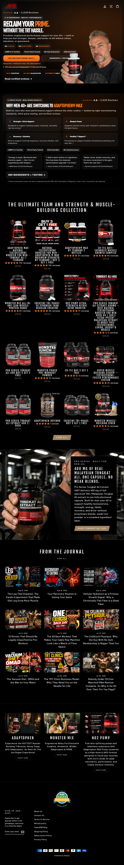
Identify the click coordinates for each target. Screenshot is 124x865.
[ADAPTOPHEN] (23, 723)
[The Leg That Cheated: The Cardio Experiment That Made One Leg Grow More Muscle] (23, 577)
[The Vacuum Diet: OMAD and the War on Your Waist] (23, 662)
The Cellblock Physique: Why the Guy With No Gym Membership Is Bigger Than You (101, 640)
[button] (12, 262)
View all (62, 437)
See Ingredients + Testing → (27, 175)
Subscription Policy (43, 835)
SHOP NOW (23, 758)
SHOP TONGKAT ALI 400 (92, 528)
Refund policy (40, 823)
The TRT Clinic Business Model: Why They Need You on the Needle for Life (62, 682)
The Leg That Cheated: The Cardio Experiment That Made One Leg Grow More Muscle (23, 597)
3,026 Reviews (30, 12)
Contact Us (39, 815)
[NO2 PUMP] (101, 723)
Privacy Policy (40, 839)
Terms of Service (42, 819)
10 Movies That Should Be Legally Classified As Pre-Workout (23, 640)
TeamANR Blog (40, 827)
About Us (38, 811)
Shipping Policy (41, 831)
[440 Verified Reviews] (62, 808)
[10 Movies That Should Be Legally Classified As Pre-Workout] (23, 619)
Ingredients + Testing (59, 58)
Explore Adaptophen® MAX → (21, 58)
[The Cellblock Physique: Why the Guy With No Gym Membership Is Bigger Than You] (101, 619)
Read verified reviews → (18, 79)
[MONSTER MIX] (62, 723)
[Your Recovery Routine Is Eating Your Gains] (62, 577)
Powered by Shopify (62, 856)
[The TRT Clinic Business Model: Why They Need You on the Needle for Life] (62, 662)
